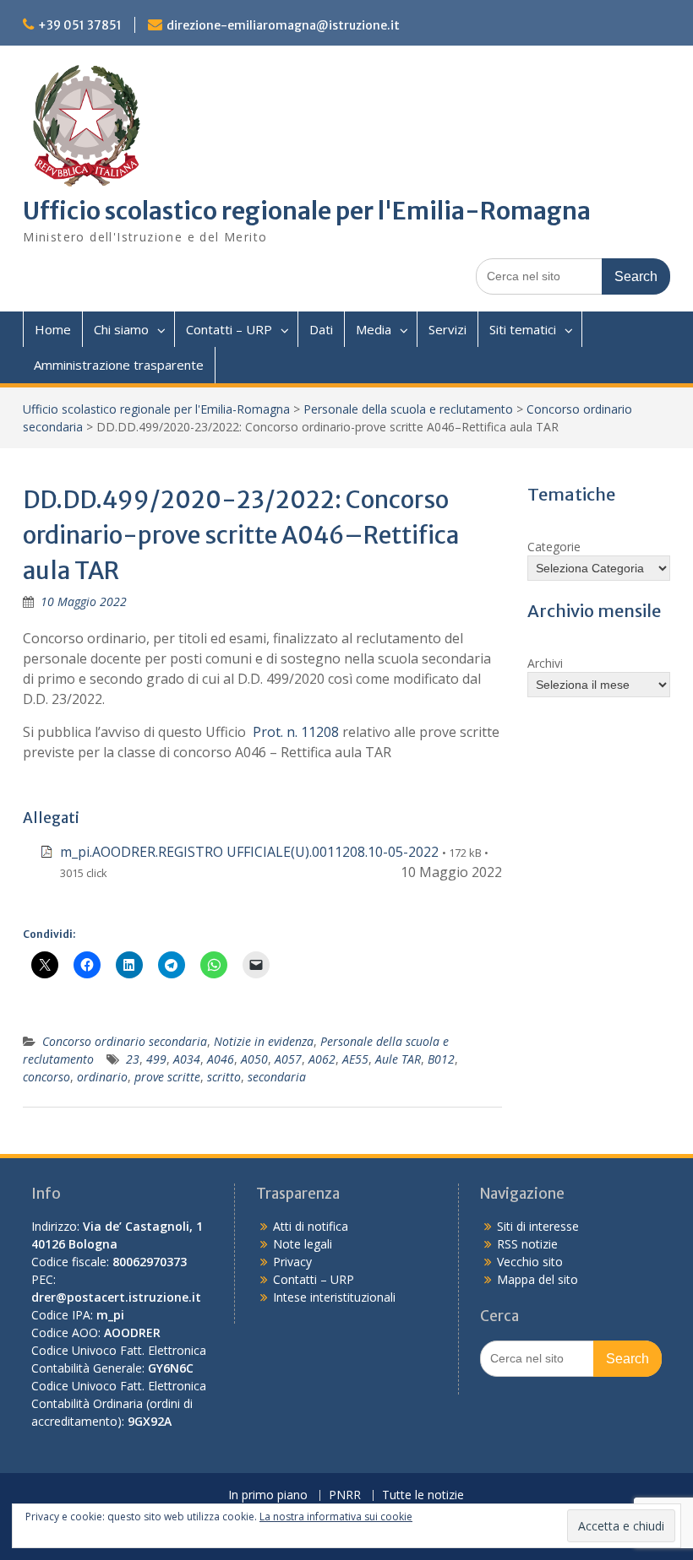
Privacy (292, 1262)
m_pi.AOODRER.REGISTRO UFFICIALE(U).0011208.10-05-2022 (249, 851)
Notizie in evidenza (264, 1041)
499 (156, 1059)
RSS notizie (527, 1244)
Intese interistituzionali (334, 1297)
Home (53, 329)
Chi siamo (121, 329)
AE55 (355, 1059)
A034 (186, 1059)
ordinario (102, 1077)
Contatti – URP (229, 329)
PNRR (345, 1495)
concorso (46, 1077)
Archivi (545, 663)
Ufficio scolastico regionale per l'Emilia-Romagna (307, 211)
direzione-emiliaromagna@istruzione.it (283, 25)
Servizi (447, 329)
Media (373, 329)
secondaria (277, 1077)
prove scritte (167, 1077)
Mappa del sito (537, 1279)
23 (132, 1059)
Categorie (554, 547)
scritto (224, 1077)
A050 (254, 1059)
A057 (288, 1059)
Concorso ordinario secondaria (124, 1041)
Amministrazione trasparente (119, 364)
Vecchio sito (530, 1262)
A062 (322, 1059)
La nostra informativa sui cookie (335, 1516)
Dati (321, 329)
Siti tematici (522, 329)
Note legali (302, 1244)
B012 (441, 1059)
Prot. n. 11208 (296, 732)
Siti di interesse (538, 1226)
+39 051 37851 (80, 25)
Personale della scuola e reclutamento (408, 409)
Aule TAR (398, 1059)
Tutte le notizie (423, 1495)
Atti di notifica (310, 1226)
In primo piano (268, 1495)
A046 (220, 1059)
